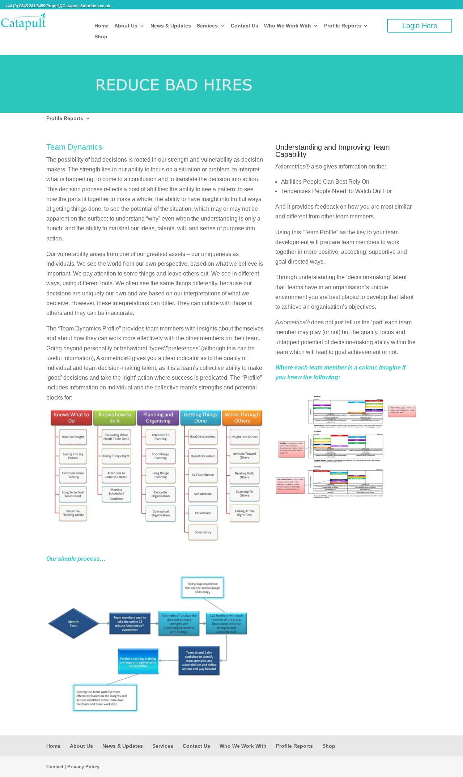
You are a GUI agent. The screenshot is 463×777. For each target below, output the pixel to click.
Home (101, 26)
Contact (54, 766)
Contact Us (244, 26)
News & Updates (170, 26)
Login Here (419, 26)
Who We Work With (287, 26)
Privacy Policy (83, 766)
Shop (100, 36)
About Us (125, 26)
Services (207, 26)
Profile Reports (342, 26)
